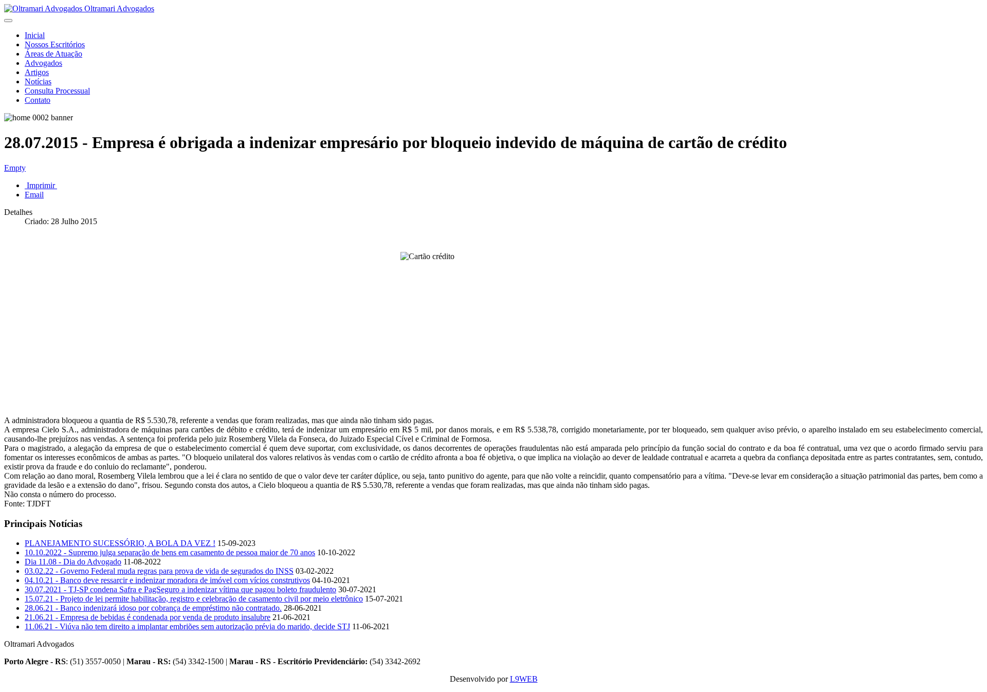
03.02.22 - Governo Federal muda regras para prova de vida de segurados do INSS (159, 571)
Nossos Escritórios (55, 44)
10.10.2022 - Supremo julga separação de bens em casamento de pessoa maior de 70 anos (170, 552)
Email (34, 194)
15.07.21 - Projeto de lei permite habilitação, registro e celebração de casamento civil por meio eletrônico (194, 598)
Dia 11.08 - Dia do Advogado (73, 561)
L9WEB (524, 679)
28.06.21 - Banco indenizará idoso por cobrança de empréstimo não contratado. (153, 608)
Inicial (35, 35)
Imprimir (41, 185)
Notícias (38, 81)
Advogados (43, 63)
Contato (37, 100)
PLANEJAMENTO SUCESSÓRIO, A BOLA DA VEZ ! (120, 543)
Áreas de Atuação (53, 53)
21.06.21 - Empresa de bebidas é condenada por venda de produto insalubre (147, 617)
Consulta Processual (57, 90)
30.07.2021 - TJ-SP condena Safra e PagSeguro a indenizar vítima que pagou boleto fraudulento (180, 589)
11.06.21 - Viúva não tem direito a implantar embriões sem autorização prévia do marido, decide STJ (187, 626)
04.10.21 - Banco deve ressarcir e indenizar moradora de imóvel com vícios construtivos (167, 580)
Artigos (37, 72)
